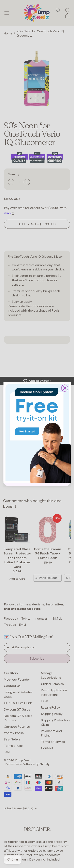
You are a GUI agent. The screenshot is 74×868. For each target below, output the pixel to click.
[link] (37, 432)
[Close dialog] (64, 388)
